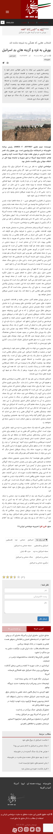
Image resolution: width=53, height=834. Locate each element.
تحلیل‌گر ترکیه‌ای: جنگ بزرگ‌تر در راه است (32, 709)
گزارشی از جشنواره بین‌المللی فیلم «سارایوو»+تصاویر (28, 719)
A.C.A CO (20, 824)
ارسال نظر (43, 618)
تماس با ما (31, 29)
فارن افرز (43, 526)
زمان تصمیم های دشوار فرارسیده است (33, 763)
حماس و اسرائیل (41, 557)
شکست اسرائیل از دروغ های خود (34, 740)
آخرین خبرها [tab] (39, 628)
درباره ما (32, 22)
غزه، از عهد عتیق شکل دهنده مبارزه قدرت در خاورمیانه (27, 757)
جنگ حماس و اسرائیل (24, 557)
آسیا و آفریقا (45, 787)
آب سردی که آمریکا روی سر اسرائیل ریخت (32, 714)
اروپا (23, 783)
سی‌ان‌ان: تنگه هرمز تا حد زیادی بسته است (32, 678)
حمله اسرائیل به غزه (40, 551)
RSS (23, 29)
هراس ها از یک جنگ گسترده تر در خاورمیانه (30, 751)
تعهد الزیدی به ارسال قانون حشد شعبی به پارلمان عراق (27, 692)
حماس (22, 539)
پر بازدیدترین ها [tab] (14, 628)
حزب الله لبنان (25, 551)
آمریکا (16, 783)
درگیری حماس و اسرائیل (39, 562)
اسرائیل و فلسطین (41, 545)
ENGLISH (10, 22)
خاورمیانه (47, 60)
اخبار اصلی (12, 56)
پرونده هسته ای (34, 783)
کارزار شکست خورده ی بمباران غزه (34, 768)
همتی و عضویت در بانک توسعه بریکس (33, 643)
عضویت (24, 22)
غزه (16, 539)
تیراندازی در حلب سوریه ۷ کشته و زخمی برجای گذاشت (26, 665)
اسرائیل (30, 539)
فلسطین (9, 539)
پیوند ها (40, 29)
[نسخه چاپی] (7, 62)
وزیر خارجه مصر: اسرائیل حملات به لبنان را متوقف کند (28, 696)
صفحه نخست (43, 22)
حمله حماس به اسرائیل (23, 545)
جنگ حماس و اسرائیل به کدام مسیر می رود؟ (30, 745)
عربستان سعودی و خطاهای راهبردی (34, 723)
